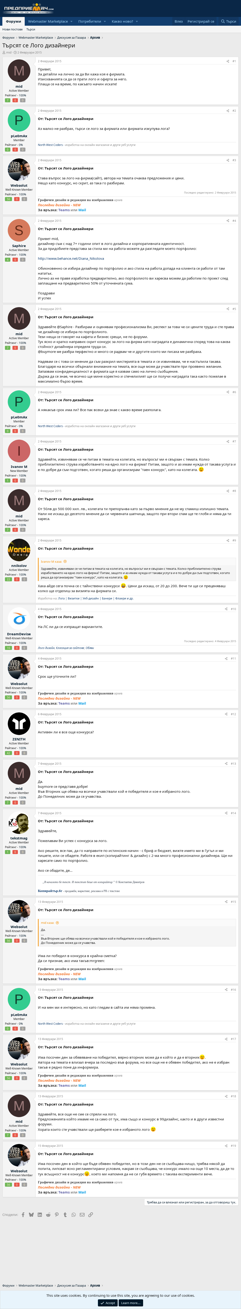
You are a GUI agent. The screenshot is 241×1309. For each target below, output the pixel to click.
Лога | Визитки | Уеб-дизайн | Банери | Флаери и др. (95, 598)
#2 (234, 111)
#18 (233, 1096)
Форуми (13, 21)
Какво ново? (122, 21)
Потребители (89, 21)
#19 (233, 1146)
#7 (234, 441)
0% (21, 145)
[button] (71, 21)
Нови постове (12, 29)
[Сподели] (228, 61)
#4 (234, 221)
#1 (234, 61)
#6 (234, 392)
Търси (30, 29)
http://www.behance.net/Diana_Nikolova (71, 258)
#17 (233, 1039)
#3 (234, 160)
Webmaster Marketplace (48, 21)
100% (22, 95)
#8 (234, 491)
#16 (233, 990)
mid (9, 52)
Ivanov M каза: (51, 561)
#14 (233, 813)
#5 (234, 309)
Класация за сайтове (70, 648)
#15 (233, 902)
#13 (233, 764)
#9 (234, 540)
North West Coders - (51, 145)
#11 (233, 659)
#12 (233, 714)
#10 (233, 609)
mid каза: (47, 923)
